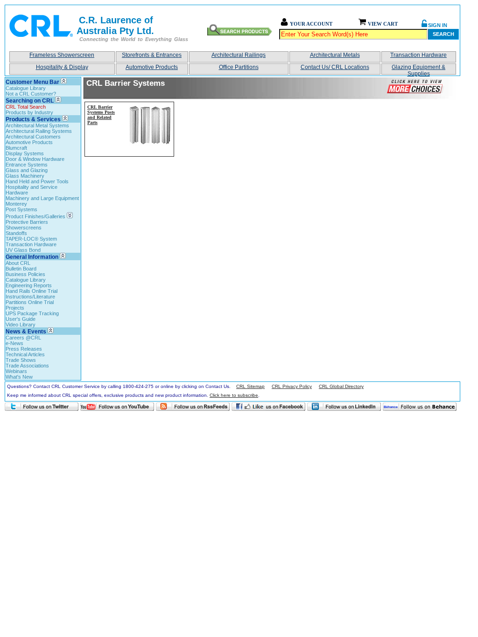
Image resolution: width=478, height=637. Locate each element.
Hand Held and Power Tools (37, 181)
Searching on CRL (30, 100)
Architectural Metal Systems (37, 125)
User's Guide (20, 319)
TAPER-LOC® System (31, 239)
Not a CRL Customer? (31, 94)
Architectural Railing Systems (39, 131)
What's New (19, 377)
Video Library (20, 324)
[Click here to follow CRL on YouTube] (117, 406)
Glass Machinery (25, 176)
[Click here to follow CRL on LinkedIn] (344, 406)
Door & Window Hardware (35, 159)
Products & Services (33, 119)
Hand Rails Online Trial (31, 291)
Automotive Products (152, 67)
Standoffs (16, 233)
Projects (15, 308)
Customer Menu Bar (32, 82)
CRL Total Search (26, 107)
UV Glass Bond (23, 250)
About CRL (18, 263)
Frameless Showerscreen (61, 55)
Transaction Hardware (418, 55)
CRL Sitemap (250, 386)
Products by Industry (29, 112)
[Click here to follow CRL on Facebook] (268, 406)
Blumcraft (16, 148)
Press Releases (24, 349)
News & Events (26, 331)
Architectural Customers (33, 136)
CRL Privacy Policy (292, 386)
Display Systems (25, 153)
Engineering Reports (29, 285)
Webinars (16, 371)
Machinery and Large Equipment (42, 198)
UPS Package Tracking (32, 313)
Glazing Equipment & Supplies (418, 69)
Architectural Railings (238, 55)
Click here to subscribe (234, 395)
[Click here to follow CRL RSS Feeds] (193, 406)
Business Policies (25, 274)
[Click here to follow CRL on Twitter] (41, 406)
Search (443, 34)
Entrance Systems (27, 164)
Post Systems (21, 209)
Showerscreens (24, 227)
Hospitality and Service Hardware (31, 189)
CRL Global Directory (341, 386)
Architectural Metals (335, 55)
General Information (32, 257)
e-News (14, 343)
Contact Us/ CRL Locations (335, 67)
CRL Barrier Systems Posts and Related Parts (101, 114)
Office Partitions (239, 67)
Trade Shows (21, 360)
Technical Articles (25, 354)
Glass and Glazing (27, 170)
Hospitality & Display (62, 67)
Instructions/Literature (30, 296)
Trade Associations (27, 365)
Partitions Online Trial (30, 302)
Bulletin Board (21, 268)
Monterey (16, 204)
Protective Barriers (27, 222)
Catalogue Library (26, 88)
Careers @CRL (23, 337)
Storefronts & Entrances (152, 55)
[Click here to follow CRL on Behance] (419, 406)
